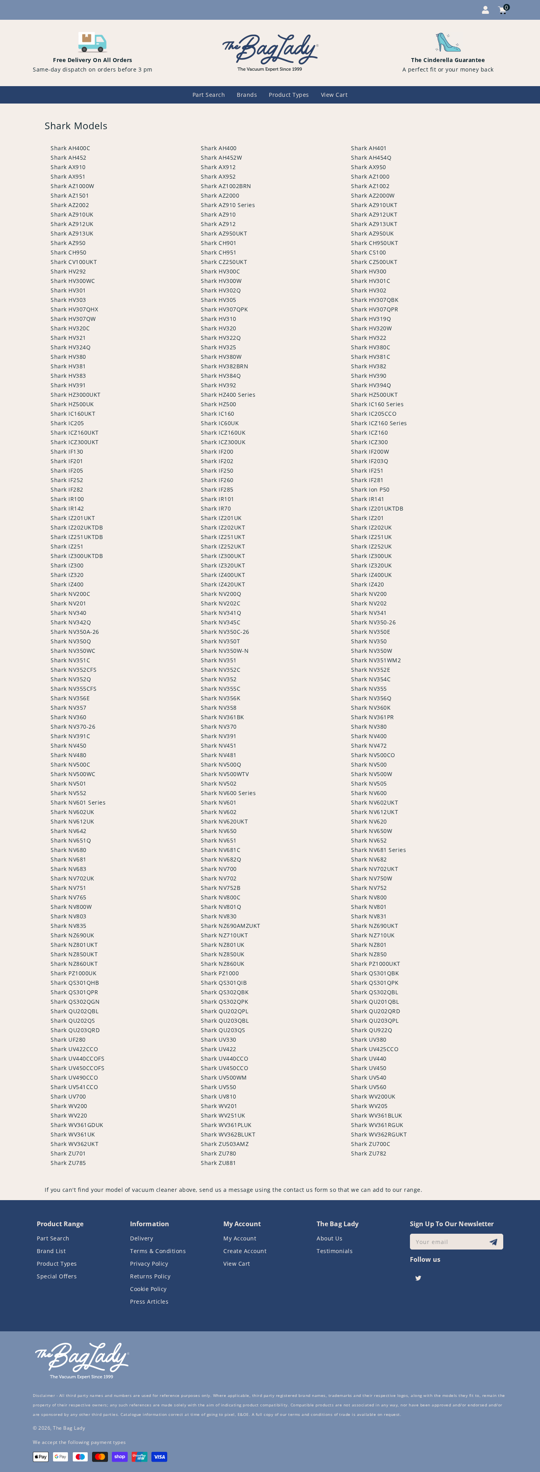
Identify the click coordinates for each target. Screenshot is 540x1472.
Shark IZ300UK (371, 556)
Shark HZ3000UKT (76, 394)
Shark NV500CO (373, 755)
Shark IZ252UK (371, 546)
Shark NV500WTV (225, 774)
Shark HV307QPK (224, 309)
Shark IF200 (217, 451)
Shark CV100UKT (74, 262)
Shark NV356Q (371, 698)
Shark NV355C (220, 688)
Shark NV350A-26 (75, 631)
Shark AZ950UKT (224, 233)
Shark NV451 (219, 745)
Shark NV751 (69, 887)
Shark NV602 (219, 812)
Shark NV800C (220, 897)
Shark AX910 (68, 167)
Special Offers (57, 1276)
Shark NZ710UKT (224, 935)
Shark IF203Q (369, 461)
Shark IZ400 (67, 584)
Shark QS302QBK (225, 992)
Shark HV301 (68, 290)
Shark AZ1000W (72, 186)
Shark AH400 (219, 148)
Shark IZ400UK (371, 575)
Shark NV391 (219, 736)
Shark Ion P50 (370, 489)
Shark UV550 (218, 1087)
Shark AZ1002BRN (226, 186)
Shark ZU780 (218, 1153)
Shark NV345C (220, 622)
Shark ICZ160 (369, 432)
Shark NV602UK (72, 812)
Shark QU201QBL (375, 1001)
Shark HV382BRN (224, 366)
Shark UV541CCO (74, 1087)
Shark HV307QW (73, 318)
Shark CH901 (219, 243)
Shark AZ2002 (70, 205)
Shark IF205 (67, 470)
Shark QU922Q (371, 1030)
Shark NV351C (70, 660)
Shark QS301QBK (375, 973)
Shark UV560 (369, 1087)
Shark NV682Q (221, 859)
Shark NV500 (369, 764)
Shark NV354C (371, 679)
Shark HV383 (68, 375)
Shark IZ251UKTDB (77, 537)
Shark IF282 (67, 489)
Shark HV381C (370, 356)
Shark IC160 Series (377, 404)
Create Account (244, 1251)
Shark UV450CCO (224, 1068)
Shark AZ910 (218, 214)
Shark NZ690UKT (374, 925)
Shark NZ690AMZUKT (231, 925)
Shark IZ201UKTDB (377, 508)
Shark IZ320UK (371, 565)
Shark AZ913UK (72, 233)
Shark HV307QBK (374, 299)
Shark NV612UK (72, 821)
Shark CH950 (69, 252)
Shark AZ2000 (220, 195)
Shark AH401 (369, 148)
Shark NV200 (369, 593)
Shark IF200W (370, 451)
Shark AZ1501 (70, 195)
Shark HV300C (220, 271)
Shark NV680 (69, 850)
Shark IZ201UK (221, 518)
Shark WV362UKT (74, 1144)
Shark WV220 (69, 1115)
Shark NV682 (369, 859)
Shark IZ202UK (371, 527)
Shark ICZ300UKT (75, 442)
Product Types (57, 1263)
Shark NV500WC (73, 774)
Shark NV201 (69, 603)
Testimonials (335, 1251)
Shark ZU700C (370, 1144)
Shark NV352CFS (73, 669)
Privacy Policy (149, 1263)
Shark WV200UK (373, 1096)
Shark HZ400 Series (228, 394)
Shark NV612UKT (374, 812)
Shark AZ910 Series (228, 205)
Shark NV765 (69, 897)
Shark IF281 (367, 480)
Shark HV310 (218, 318)
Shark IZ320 (67, 575)
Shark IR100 (67, 499)
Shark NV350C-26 (225, 631)
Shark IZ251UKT (223, 537)
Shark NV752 (369, 887)
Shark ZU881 (218, 1163)
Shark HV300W (221, 281)
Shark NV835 (69, 925)
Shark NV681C (220, 850)
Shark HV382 (369, 366)
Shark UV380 (369, 1039)
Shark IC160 (217, 413)
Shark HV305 (218, 299)
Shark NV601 (219, 802)
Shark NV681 (69, 859)
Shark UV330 (218, 1039)
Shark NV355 (369, 688)
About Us (329, 1238)
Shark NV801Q (221, 906)
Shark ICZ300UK (223, 442)
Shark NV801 (369, 906)
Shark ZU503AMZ (225, 1144)
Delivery (141, 1238)
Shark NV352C (220, 669)
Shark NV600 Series (228, 793)
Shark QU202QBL (74, 1011)
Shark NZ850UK (223, 954)
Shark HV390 (369, 375)
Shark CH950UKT (374, 243)
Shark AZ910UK (72, 214)
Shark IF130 (67, 451)
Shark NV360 (69, 717)
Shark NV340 (69, 612)
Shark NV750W (371, 878)
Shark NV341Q (221, 612)
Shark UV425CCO (374, 1049)
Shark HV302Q (221, 290)
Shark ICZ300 (369, 442)
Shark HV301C (370, 281)
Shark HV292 (68, 271)
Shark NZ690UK (72, 935)
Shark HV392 (218, 385)
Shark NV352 (219, 679)
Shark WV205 (369, 1106)
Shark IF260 (217, 480)
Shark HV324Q (71, 347)
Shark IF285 (217, 489)
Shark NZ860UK (223, 963)
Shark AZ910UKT (374, 205)
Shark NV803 (69, 916)
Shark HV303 (68, 299)
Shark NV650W (371, 831)
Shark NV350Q (71, 641)
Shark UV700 (68, 1096)
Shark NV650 (219, 831)
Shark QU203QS (223, 1030)
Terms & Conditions (158, 1251)
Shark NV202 (369, 603)
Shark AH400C (70, 148)
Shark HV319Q (371, 318)
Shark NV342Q (71, 622)
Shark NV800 (369, 897)
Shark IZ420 (367, 584)
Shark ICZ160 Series (379, 423)
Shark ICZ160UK (223, 432)
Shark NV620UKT (224, 821)
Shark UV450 (369, 1068)
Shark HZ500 (218, 404)
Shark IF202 (217, 461)
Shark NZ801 (369, 944)
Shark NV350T (220, 641)
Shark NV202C (220, 603)
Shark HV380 (68, 356)
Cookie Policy (148, 1289)
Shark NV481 (219, 755)
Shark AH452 (69, 157)
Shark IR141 (368, 499)
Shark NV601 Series (78, 802)
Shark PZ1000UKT (375, 963)
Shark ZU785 (68, 1163)
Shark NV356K (220, 698)
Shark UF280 (68, 1039)
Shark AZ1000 (370, 176)
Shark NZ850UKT (74, 954)
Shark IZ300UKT (223, 556)
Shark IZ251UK (371, 537)
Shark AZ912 (218, 224)
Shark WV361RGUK (377, 1125)
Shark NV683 (69, 869)
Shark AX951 (68, 176)
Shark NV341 (369, 612)
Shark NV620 (369, 821)
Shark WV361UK (73, 1134)
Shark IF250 (217, 470)
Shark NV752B (220, 887)
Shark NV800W (71, 906)
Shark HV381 (68, 366)
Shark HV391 (68, 385)
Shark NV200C (70, 593)
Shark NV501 (69, 783)
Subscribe (494, 1242)
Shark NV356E (70, 698)
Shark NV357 (69, 707)
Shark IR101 (217, 499)
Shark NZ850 (369, 954)
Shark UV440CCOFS (77, 1058)
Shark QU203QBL (225, 1020)
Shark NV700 (219, 869)
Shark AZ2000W (373, 195)
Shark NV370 (219, 726)
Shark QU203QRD (75, 1030)
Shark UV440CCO (224, 1058)
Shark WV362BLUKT (228, 1134)
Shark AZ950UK (372, 233)
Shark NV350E (370, 631)
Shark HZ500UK (72, 404)
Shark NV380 (369, 726)
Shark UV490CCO (74, 1077)
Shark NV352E (370, 669)
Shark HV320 (218, 328)
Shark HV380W (221, 356)
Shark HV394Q (371, 385)
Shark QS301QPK (374, 982)
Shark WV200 (69, 1106)
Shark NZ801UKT (74, 944)
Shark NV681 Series (378, 850)
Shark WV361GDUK (77, 1125)
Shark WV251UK (223, 1115)
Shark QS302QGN (75, 1001)
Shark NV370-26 (73, 726)
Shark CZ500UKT (374, 262)
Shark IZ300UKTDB (77, 556)
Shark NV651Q (71, 840)
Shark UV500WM (224, 1077)
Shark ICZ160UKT (75, 432)
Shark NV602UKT (374, 802)
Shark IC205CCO (374, 413)
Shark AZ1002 (370, 186)
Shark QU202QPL (224, 1011)
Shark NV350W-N (225, 650)
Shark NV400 (369, 736)
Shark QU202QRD (375, 1011)
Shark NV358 (219, 707)
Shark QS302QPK (224, 1001)
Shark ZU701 (68, 1153)
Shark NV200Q (221, 593)
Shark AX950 (368, 167)
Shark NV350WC (73, 650)
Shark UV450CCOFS (77, 1068)
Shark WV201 (219, 1106)
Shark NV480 (69, 755)
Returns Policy (150, 1276)
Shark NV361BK (222, 717)
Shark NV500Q (221, 764)
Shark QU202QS (73, 1020)
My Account (239, 1238)
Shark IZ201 (367, 518)
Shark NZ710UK (373, 935)
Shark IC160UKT (73, 413)
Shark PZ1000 (220, 973)
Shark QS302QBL (374, 992)
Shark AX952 (218, 176)
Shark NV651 (219, 840)
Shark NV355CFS (73, 688)
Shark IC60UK (220, 423)
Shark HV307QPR (374, 309)
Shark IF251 (367, 470)
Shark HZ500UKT (374, 394)
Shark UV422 (218, 1049)
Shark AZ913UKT (374, 224)
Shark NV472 (369, 745)
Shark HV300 (369, 271)
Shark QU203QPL (374, 1020)
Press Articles (149, 1301)
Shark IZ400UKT (223, 575)
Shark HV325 (218, 347)
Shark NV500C (70, 764)
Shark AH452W (221, 157)
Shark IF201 (67, 461)
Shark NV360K (371, 707)
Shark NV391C (70, 736)
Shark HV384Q (221, 375)
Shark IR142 (67, 508)
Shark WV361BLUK (376, 1115)
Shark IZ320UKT (223, 565)
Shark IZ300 (67, 565)
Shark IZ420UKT (223, 584)
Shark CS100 (368, 252)
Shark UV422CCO (74, 1049)
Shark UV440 (369, 1058)
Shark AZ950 (68, 243)
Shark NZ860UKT (74, 963)
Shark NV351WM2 (376, 660)
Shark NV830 (219, 916)
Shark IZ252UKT (223, 546)
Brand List (51, 1251)
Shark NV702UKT (374, 869)
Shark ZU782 (369, 1153)
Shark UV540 (369, 1077)
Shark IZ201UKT (73, 518)
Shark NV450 (69, 745)
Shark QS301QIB (224, 982)
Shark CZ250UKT (224, 262)
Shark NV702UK (72, 878)
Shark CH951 (219, 252)
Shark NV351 (219, 660)
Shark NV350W (371, 650)
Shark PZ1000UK (73, 973)
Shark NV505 (369, 783)
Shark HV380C (370, 347)
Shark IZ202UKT (223, 527)
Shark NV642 (69, 831)
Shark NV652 (369, 840)
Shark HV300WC (73, 281)
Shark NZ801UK (223, 944)
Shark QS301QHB (75, 982)
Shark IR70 (216, 508)
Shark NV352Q (71, 679)
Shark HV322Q (221, 337)
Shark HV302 (369, 290)
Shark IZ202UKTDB (77, 527)
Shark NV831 (369, 916)
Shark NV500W (371, 774)
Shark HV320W (371, 328)
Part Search (53, 1238)
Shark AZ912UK (72, 224)
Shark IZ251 (67, 546)
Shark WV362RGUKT (379, 1134)
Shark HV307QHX (74, 309)
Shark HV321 (68, 337)
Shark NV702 (219, 878)
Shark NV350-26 (373, 622)
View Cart (236, 1263)
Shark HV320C (70, 328)
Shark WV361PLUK (226, 1125)
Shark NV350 (369, 641)
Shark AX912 (218, 167)
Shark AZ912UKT (374, 214)
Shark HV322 (369, 337)
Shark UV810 (218, 1096)
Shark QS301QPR (74, 992)
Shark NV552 (69, 793)
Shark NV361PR (372, 717)
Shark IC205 (67, 423)
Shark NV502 (219, 783)
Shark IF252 (67, 480)
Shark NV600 (369, 793)
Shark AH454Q (371, 157)
